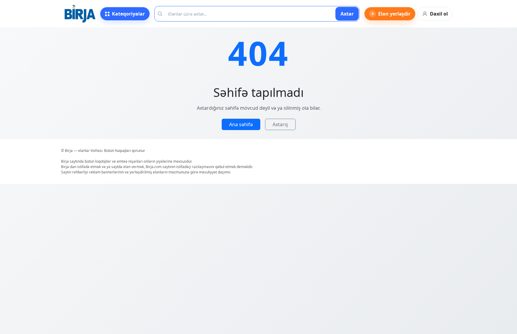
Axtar (347, 13)
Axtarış (280, 124)
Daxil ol (439, 13)
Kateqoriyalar (128, 13)
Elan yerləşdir (391, 13)
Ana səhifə (241, 124)
